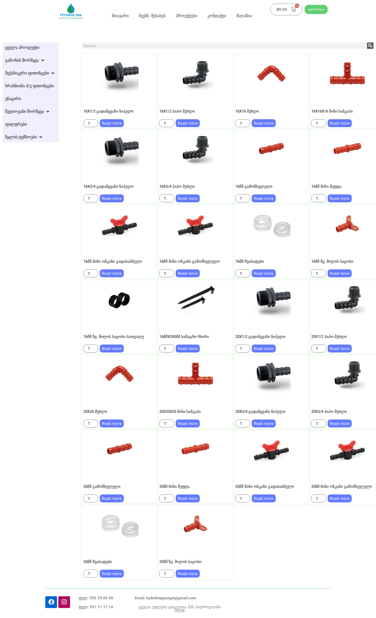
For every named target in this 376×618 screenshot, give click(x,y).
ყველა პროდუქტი (22, 47)
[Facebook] (51, 602)
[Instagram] (64, 602)
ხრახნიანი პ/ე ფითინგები (29, 85)
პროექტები (186, 16)
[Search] (370, 45)
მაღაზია (244, 16)
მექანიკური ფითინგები (27, 73)
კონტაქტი (216, 16)
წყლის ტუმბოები (21, 137)
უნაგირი (13, 98)
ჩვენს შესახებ (152, 16)
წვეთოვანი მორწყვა (24, 111)
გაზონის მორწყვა (22, 60)
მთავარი (120, 16)
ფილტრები (16, 124)
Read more (112, 123)
